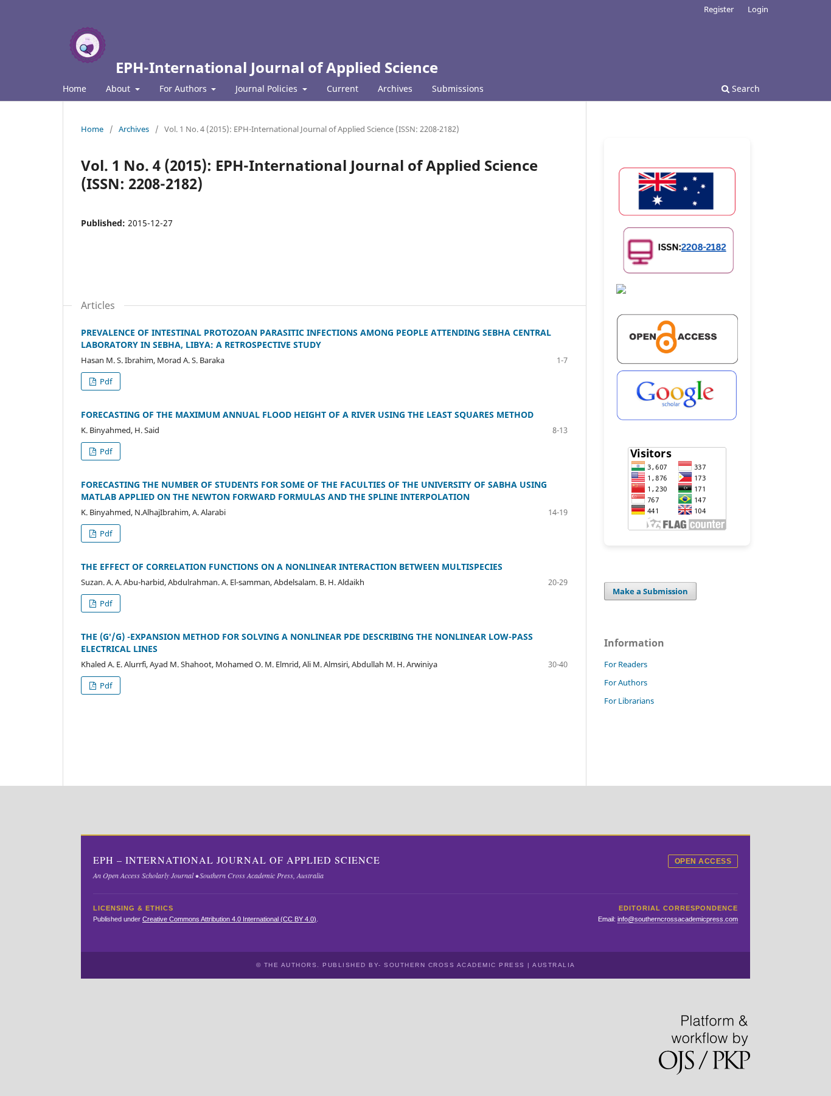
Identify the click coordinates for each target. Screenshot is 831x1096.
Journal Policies (267, 88)
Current (342, 88)
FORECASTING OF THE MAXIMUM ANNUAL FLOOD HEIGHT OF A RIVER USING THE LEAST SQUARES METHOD (307, 414)
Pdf (105, 381)
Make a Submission (650, 591)
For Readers (625, 664)
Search (744, 88)
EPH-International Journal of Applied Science (277, 67)
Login (758, 9)
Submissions (458, 88)
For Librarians (629, 700)
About (119, 88)
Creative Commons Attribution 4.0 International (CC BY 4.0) (229, 919)
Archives (395, 88)
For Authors (184, 88)
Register (719, 9)
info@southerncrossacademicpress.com (677, 919)
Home (74, 88)
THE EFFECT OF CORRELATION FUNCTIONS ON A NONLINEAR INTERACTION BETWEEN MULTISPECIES (291, 566)
